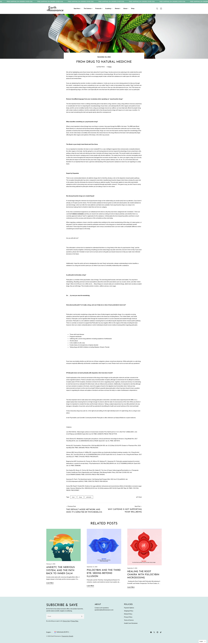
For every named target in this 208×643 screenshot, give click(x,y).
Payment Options (129, 607)
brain (73, 497)
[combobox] (202, 641)
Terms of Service (129, 620)
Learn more (50, 583)
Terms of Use (66, 621)
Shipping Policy (128, 611)
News (109, 66)
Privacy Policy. (74, 621)
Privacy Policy (128, 617)
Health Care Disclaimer (131, 623)
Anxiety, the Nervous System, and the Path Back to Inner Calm (60, 570)
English (48, 632)
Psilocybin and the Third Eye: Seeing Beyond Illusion (104, 573)
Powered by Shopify (67, 636)
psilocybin (88, 497)
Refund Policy (128, 614)
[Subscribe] (82, 616)
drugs (80, 497)
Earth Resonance (56, 636)
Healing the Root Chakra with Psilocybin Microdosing (143, 574)
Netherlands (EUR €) (63, 632)
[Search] (157, 8)
